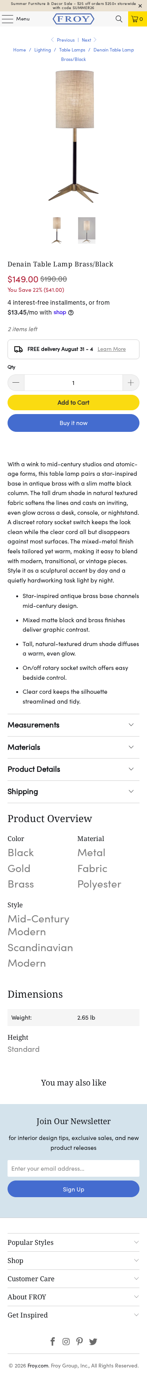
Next (87, 40)
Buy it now (73, 423)
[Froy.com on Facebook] (53, 1342)
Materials (24, 747)
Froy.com (38, 1365)
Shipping (23, 791)
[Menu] (4, 18)
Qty (11, 367)
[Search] (119, 18)
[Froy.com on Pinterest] (80, 1342)
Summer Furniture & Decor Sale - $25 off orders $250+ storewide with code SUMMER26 (73, 5)
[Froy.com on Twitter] (93, 1342)
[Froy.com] (73, 18)
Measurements (34, 725)
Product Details (34, 769)
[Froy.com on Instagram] (66, 1342)
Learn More (112, 349)
